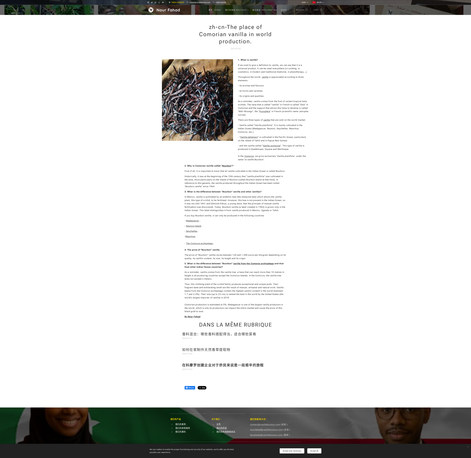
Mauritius (190, 236)
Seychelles (191, 231)
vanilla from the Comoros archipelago (253, 263)
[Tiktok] (155, 2)
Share (191, 388)
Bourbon (226, 166)
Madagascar (192, 220)
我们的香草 (181, 424)
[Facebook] (148, 2)
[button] (301, 10)
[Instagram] (159, 2)
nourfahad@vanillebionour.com (266, 429)
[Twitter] (151, 2)
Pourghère (264, 111)
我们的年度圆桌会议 (226, 432)
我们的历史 (221, 428)
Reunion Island (193, 226)
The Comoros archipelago (199, 243)
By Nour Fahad (192, 316)
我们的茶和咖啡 (182, 428)
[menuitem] (214, 10)
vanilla (265, 77)
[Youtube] (162, 2)
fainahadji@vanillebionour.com (266, 435)
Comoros (249, 156)
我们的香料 (180, 432)
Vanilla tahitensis (249, 137)
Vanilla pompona (271, 145)
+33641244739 (221, 2)
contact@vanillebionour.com (199, 2)
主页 (218, 424)
